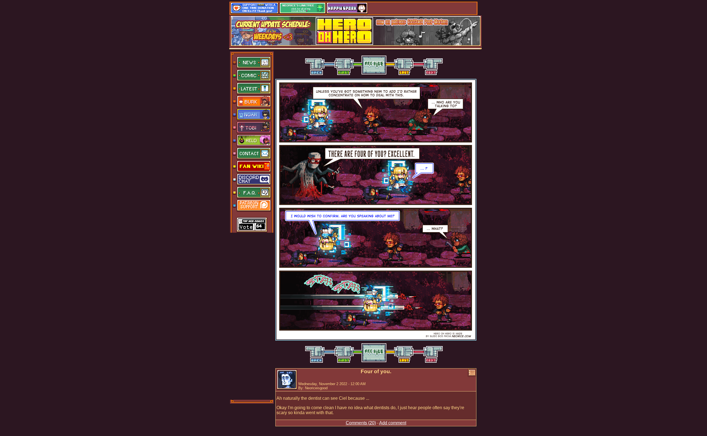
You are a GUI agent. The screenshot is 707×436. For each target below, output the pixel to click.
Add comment (392, 423)
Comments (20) (361, 423)
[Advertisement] (252, 316)
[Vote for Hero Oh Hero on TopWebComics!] (251, 225)
